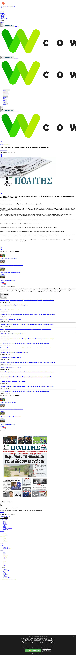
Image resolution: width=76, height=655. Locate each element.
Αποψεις (4, 558)
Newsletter (4, 569)
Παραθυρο (4, 104)
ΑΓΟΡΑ (4, 100)
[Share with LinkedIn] (1, 156)
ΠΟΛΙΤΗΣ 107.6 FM (6, 577)
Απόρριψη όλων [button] (46, 650)
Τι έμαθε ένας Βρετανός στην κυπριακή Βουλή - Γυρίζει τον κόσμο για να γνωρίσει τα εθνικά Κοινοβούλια (24, 343)
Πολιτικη (4, 522)
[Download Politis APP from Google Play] (6, 518)
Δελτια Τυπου (5, 547)
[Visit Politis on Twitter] (2, 516)
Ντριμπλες (4, 557)
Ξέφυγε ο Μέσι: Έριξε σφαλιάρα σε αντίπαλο (10, 309)
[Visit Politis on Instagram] (3, 516)
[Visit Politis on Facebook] (1, 516)
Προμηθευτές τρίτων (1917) (36, 642)
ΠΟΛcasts (4, 573)
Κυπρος (4, 521)
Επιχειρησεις (5, 524)
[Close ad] (1, 505)
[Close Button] (1, 504)
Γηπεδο (4, 102)
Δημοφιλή (3, 297)
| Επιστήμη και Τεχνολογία (5, 144)
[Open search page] (1, 142)
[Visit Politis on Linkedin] (5, 516)
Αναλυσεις (4, 533)
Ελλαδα (4, 525)
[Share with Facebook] (1, 153)
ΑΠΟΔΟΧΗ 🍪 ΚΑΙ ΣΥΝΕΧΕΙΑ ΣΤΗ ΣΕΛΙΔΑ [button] (33, 650)
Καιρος (4, 575)
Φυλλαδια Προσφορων (7, 548)
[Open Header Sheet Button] (1, 24)
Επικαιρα (4, 562)
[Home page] (1, 143)
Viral (3, 539)
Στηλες (4, 564)
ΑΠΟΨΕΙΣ (4, 95)
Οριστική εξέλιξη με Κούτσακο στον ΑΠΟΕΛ (10, 319)
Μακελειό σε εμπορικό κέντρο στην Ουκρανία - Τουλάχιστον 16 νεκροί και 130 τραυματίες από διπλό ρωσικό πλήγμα (27, 338)
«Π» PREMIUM (6, 570)
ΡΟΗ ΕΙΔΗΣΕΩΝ (3, 15)
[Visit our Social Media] (1, 8)
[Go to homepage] (7, 26)
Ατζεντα (4, 561)
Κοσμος (4, 527)
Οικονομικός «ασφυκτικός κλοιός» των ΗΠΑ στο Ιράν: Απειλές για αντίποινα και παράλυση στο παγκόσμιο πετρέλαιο (27, 324)
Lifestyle (4, 538)
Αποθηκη (4, 565)
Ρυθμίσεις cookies (41, 648)
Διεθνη (4, 554)
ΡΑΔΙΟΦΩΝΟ (3, 14)
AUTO (4, 98)
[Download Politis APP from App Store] (2, 518)
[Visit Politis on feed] (9, 516)
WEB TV (2, 17)
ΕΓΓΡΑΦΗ (2, 512)
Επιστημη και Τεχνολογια (7, 528)
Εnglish (2, 11)
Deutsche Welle (5, 529)
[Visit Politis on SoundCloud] (7, 516)
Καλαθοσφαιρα (5, 555)
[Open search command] (1, 106)
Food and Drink (5, 541)
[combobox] (73, 636)
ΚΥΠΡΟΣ (4, 92)
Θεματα (4, 563)
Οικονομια (4, 523)
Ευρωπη (4, 526)
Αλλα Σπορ (5, 556)
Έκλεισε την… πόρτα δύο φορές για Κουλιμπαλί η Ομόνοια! (14, 305)
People (4, 540)
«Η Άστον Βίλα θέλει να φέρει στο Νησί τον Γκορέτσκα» (13, 333)
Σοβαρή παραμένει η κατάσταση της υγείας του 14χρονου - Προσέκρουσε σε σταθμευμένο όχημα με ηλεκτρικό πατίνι (27, 300)
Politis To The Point (3, 18)
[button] (38, 653)
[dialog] (38, 645)
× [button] (74, 636)
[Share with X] (1, 155)
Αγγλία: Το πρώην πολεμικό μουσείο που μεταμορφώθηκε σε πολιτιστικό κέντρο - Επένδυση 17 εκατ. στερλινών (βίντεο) (27, 314)
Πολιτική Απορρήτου (48, 648)
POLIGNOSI (2, 16)
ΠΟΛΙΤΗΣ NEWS (6, 90)
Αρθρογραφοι (5, 534)
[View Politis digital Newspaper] (38, 466)
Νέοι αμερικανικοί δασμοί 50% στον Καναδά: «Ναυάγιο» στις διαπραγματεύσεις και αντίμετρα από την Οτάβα (25, 329)
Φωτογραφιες (5, 574)
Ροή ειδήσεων (4, 294)
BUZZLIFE (5, 97)
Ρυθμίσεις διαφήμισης (39, 647)
